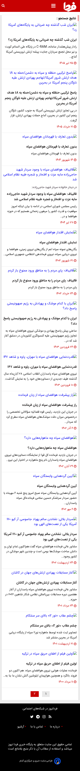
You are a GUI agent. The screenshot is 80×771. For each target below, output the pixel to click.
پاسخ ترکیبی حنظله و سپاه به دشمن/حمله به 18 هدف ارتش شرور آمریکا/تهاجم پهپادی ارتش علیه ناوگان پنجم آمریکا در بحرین (41, 98)
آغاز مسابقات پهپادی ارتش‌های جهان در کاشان (46, 583)
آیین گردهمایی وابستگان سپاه (57, 486)
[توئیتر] (31, 717)
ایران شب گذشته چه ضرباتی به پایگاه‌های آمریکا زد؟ (42, 40)
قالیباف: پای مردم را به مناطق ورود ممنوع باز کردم (44, 280)
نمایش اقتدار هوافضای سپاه (58, 242)
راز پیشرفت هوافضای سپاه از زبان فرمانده (49, 405)
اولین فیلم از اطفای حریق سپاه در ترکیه (51, 664)
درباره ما (55, 726)
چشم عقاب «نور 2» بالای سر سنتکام (53, 626)
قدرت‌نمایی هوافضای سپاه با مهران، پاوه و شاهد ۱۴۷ (42, 367)
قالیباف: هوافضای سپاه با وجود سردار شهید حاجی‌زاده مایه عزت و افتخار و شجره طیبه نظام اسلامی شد (42, 196)
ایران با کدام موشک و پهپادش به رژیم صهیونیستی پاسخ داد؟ (40, 321)
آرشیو (20, 726)
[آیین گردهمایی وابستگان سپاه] (40, 476)
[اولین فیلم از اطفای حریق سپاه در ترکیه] (40, 653)
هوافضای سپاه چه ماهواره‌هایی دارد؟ (52, 448)
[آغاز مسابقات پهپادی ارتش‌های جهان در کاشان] (40, 572)
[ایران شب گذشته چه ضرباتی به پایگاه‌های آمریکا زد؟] (40, 28)
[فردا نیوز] (70, 7)
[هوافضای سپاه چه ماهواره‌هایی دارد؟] (40, 438)
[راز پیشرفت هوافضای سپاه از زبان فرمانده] (40, 395)
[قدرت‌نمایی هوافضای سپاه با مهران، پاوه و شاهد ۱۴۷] (40, 357)
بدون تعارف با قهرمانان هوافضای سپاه (51, 147)
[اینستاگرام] (43, 717)
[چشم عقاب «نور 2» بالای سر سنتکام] (40, 615)
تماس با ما (37, 726)
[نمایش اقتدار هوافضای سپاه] (40, 232)
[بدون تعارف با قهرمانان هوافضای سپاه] (40, 136)
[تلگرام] (36, 717)
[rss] (48, 717)
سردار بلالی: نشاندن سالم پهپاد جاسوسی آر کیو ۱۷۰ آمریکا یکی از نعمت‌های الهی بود (40, 537)
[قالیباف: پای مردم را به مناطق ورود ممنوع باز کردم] (40, 270)
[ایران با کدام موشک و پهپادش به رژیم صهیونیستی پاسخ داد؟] (40, 306)
